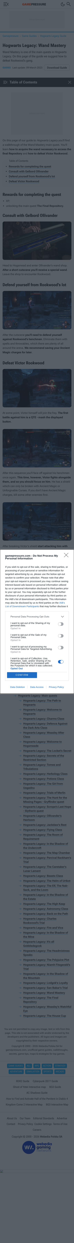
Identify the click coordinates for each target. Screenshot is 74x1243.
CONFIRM (22, 675)
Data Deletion (17, 687)
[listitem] (37, 616)
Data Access (37, 687)
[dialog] (37, 621)
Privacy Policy (56, 687)
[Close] (67, 556)
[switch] (61, 624)
